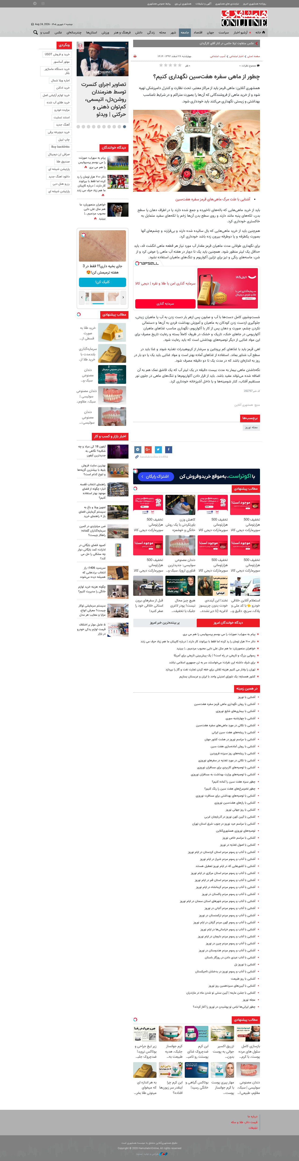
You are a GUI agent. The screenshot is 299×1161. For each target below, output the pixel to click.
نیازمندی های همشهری (227, 4)
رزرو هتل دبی (61, 184)
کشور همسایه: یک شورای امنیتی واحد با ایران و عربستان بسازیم (217, 676)
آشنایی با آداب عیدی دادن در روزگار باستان (230, 957)
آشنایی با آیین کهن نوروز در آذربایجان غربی (229, 817)
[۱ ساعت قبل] (102, 59)
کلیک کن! (102, 282)
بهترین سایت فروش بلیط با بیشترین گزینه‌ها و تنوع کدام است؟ (91, 470)
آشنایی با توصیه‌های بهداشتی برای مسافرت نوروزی (225, 796)
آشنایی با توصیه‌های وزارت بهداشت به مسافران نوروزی (223, 774)
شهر (173, 32)
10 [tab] (78, 126)
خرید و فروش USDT (57, 54)
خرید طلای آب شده (58, 102)
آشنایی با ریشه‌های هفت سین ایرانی (233, 732)
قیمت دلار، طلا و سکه (244, 1122)
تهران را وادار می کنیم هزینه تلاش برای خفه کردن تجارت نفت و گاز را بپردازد (210, 669)
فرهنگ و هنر (122, 32)
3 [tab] (114, 126)
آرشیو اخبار (240, 32)
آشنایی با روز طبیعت (243, 979)
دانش (138, 32)
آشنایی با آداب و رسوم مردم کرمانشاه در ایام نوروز (225, 887)
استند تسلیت (62, 117)
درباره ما (252, 1116)
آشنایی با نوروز (246, 697)
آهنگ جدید (63, 124)
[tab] (228, 622)
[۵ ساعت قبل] (117, 452)
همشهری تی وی (183, 4)
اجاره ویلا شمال (60, 80)
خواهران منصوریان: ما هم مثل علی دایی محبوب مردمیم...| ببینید (216, 648)
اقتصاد (198, 32)
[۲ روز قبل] (117, 512)
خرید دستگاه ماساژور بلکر (57, 71)
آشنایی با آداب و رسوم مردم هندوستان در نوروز (227, 950)
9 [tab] (83, 126)
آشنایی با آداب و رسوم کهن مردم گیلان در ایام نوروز (224, 922)
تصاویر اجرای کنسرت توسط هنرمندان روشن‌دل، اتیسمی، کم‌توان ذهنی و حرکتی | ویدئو (103, 99)
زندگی (151, 32)
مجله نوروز (251, 427)
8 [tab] (88, 126)
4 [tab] (109, 126)
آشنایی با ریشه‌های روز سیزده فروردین (232, 753)
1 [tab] (124, 126)
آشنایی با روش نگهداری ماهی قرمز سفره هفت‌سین (224, 704)
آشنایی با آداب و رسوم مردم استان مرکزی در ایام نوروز (223, 873)
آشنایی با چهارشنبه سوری (240, 718)
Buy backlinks (60, 147)
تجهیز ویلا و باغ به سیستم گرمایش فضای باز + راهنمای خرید (92, 512)
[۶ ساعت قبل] (117, 210)
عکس (58, 32)
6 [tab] (99, 126)
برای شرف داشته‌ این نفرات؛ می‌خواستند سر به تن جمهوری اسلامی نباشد (212, 662)
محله (162, 32)
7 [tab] (93, 126)
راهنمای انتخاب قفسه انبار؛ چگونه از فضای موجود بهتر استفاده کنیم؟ (93, 491)
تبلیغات (253, 1128)
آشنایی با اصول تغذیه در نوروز (237, 845)
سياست (224, 32)
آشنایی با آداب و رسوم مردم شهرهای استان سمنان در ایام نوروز (217, 901)
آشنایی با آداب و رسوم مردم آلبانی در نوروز (230, 908)
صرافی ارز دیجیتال (59, 154)
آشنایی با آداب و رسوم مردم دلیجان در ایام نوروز (226, 936)
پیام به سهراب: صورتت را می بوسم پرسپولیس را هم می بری (219, 634)
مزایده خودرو (62, 110)
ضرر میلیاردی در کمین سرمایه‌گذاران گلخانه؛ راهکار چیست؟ (92, 531)
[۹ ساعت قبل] (117, 163)
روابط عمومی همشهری (159, 4)
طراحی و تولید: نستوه (147, 1154)
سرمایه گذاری (165, 303)
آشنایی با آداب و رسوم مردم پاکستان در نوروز (228, 894)
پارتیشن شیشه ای (59, 169)
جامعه (185, 32)
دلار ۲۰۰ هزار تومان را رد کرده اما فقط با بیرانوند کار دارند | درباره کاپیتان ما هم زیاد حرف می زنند (198, 641)
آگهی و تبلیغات (203, 4)
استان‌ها (91, 32)
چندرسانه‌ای (74, 32)
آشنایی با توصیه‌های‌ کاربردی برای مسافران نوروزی (226, 767)
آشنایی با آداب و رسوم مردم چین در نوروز (230, 943)
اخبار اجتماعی (236, 56)
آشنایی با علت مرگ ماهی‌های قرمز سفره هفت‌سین (212, 199)
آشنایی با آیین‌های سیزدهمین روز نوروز (232, 986)
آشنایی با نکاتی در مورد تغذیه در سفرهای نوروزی (226, 760)
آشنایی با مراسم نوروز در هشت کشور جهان (230, 739)
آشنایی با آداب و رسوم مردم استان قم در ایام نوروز (225, 880)
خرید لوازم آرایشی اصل (56, 95)
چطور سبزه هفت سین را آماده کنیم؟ (233, 782)
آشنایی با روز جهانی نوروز (240, 810)
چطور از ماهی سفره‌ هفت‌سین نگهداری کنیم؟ (206, 77)
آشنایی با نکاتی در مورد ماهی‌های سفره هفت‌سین (225, 725)
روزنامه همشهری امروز (254, 4)
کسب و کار (43, 32)
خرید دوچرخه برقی (59, 132)
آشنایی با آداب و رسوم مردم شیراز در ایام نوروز (227, 859)
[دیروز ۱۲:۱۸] (117, 489)
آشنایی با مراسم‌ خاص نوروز (238, 838)
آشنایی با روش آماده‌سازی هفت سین (233, 746)
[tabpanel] (102, 82)
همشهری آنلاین (242, 18)
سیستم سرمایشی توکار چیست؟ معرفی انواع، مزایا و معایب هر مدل (92, 610)
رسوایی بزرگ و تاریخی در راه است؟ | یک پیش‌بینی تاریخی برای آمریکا (214, 655)
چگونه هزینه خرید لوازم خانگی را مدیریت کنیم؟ (92, 589)
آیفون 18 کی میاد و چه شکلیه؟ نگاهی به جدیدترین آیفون (92, 451)
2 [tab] (119, 126)
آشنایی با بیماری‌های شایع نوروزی (235, 711)
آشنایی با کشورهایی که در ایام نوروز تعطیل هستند (225, 866)
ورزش (105, 32)
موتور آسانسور (61, 62)
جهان (210, 32)
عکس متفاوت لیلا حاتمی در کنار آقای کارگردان (227, 43)
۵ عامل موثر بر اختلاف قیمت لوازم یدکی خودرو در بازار (91, 629)
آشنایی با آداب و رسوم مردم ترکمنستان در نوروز (227, 915)
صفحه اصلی (253, 56)
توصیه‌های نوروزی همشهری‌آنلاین (235, 831)
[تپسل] (137, 263)
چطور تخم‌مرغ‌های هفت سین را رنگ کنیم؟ (229, 789)
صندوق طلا (63, 161)
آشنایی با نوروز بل (244, 964)
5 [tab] (104, 126)
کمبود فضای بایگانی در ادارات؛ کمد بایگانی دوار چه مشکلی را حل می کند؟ (92, 552)
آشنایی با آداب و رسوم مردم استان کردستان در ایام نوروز (221, 852)
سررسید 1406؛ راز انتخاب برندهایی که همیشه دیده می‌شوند (93, 572)
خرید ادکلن (63, 88)
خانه (258, 32)
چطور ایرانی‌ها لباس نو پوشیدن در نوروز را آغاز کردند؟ (224, 1007)
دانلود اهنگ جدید (59, 176)
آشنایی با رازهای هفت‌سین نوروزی (234, 803)
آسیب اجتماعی (217, 56)
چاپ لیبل (64, 139)
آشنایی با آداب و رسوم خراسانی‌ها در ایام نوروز (227, 929)
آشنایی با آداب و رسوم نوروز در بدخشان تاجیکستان (225, 971)
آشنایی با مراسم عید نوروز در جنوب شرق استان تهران (223, 824)
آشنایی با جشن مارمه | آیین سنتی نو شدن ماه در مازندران (220, 993)
